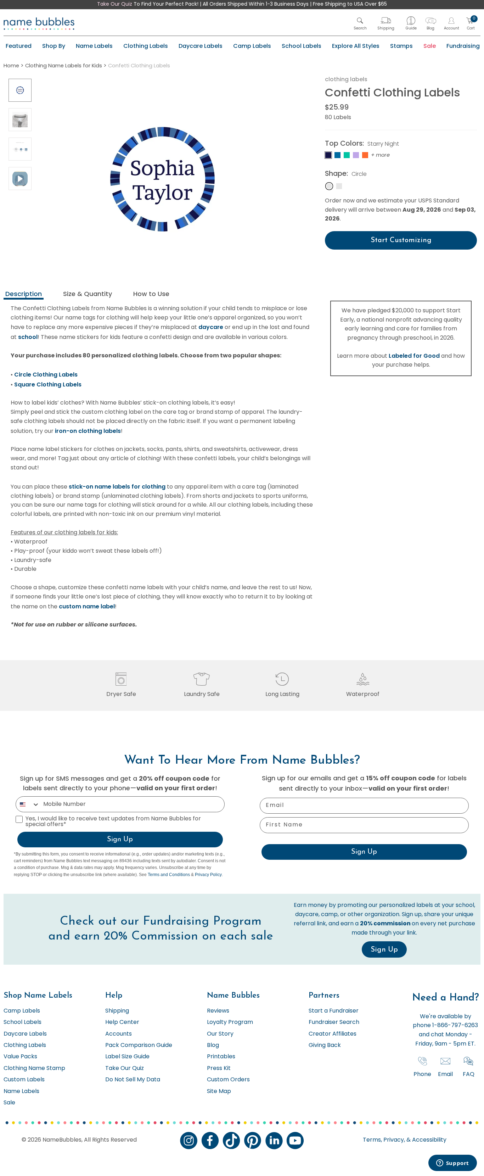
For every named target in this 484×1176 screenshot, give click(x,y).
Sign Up (120, 839)
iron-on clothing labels (88, 431)
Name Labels (94, 46)
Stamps (401, 46)
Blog (213, 1045)
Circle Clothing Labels (46, 374)
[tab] (24, 295)
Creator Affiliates (332, 1034)
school (28, 337)
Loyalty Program (230, 1022)
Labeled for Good (414, 356)
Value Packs (20, 1057)
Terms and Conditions (169, 874)
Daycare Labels (201, 46)
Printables (221, 1057)
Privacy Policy (208, 874)
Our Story (220, 1034)
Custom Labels (24, 1080)
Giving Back (325, 1045)
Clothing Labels (145, 46)
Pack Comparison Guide (138, 1045)
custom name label (87, 606)
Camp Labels (252, 46)
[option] (20, 90)
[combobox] (28, 804)
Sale (429, 46)
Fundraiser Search (334, 1022)
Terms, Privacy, (384, 1140)
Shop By (53, 46)
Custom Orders (228, 1080)
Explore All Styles (355, 46)
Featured (19, 46)
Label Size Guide (127, 1057)
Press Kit (219, 1068)
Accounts (118, 1034)
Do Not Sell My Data (132, 1080)
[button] (360, 23)
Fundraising (463, 46)
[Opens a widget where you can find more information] (452, 1163)
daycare (210, 327)
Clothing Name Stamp (34, 1068)
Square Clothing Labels (47, 384)
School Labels (301, 46)
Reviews (218, 1011)
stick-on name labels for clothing (117, 487)
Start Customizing (401, 240)
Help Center (122, 1022)
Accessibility (428, 1140)
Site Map (219, 1091)
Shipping (117, 1011)
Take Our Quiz (114, 4)
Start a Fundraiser (334, 1011)
